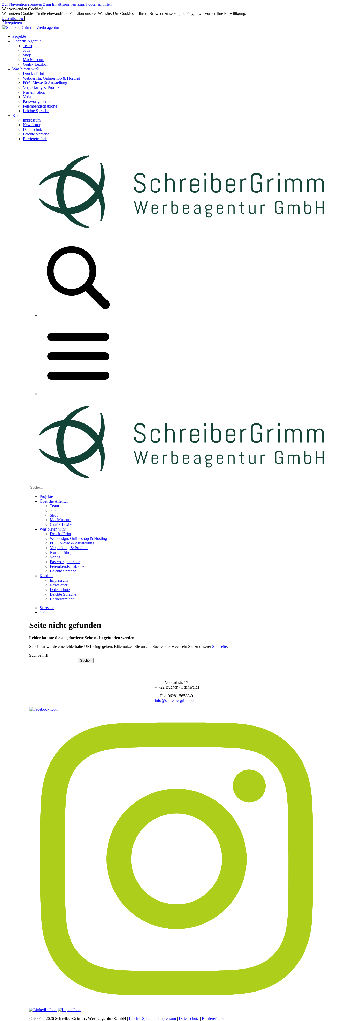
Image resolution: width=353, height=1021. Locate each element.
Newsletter (31, 125)
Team (27, 45)
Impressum (32, 120)
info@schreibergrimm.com (176, 700)
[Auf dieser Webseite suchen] (69, 1010)
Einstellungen (13, 18)
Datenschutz (33, 129)
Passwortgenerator (38, 101)
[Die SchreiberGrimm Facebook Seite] (43, 709)
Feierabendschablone (40, 106)
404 (43, 612)
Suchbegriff (38, 655)
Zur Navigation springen (22, 4)
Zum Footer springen (94, 4)
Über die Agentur (26, 41)
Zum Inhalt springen (59, 4)
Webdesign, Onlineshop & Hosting (51, 78)
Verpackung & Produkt (41, 87)
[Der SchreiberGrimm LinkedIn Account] (43, 1010)
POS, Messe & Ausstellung (45, 83)
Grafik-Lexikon (35, 64)
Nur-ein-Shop (34, 92)
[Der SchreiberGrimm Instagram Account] (176, 1005)
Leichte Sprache (36, 111)
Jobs (26, 50)
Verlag (28, 97)
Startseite (47, 608)
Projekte (19, 36)
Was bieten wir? (25, 69)
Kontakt (19, 115)
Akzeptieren (12, 23)
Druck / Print (33, 73)
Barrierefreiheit (35, 139)
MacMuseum (33, 59)
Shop (27, 55)
